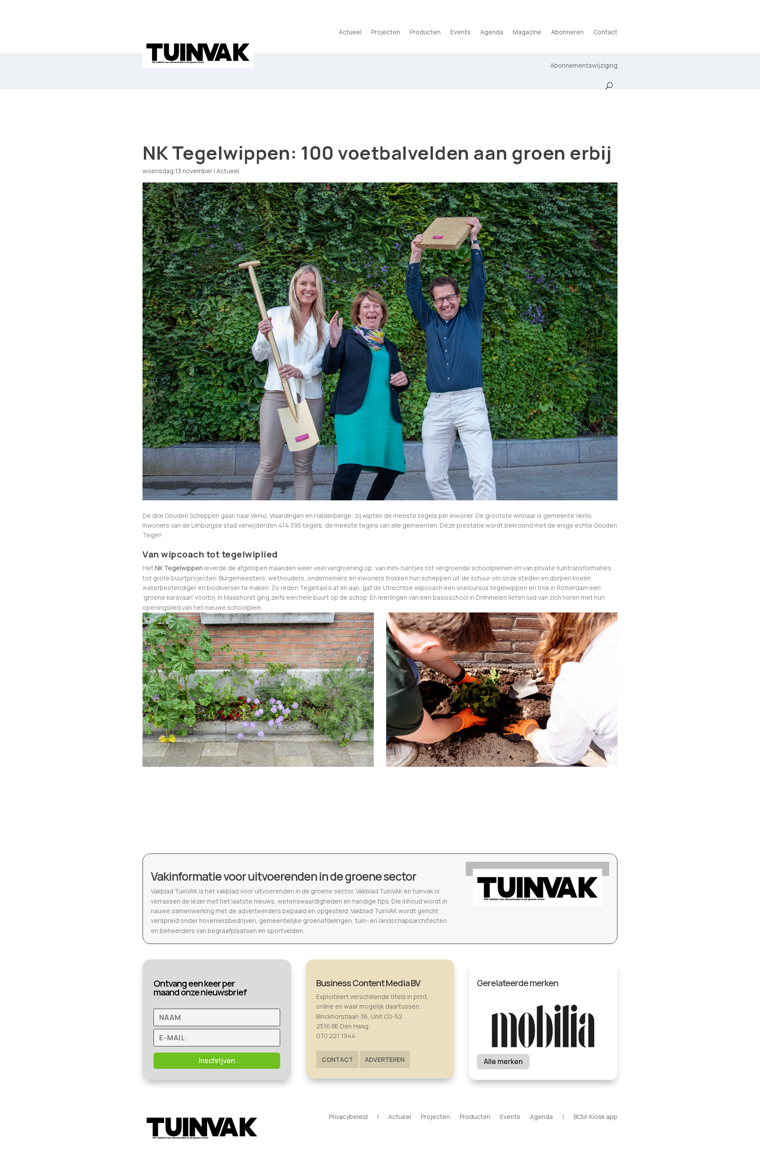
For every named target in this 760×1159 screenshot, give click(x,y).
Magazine (527, 32)
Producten (425, 32)
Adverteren (385, 1059)
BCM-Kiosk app (596, 1117)
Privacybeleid (348, 1117)
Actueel (350, 32)
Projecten (385, 32)
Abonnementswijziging (584, 65)
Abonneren (567, 32)
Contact (605, 32)
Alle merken (503, 1061)
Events (460, 32)
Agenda (491, 32)
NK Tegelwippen (179, 568)
